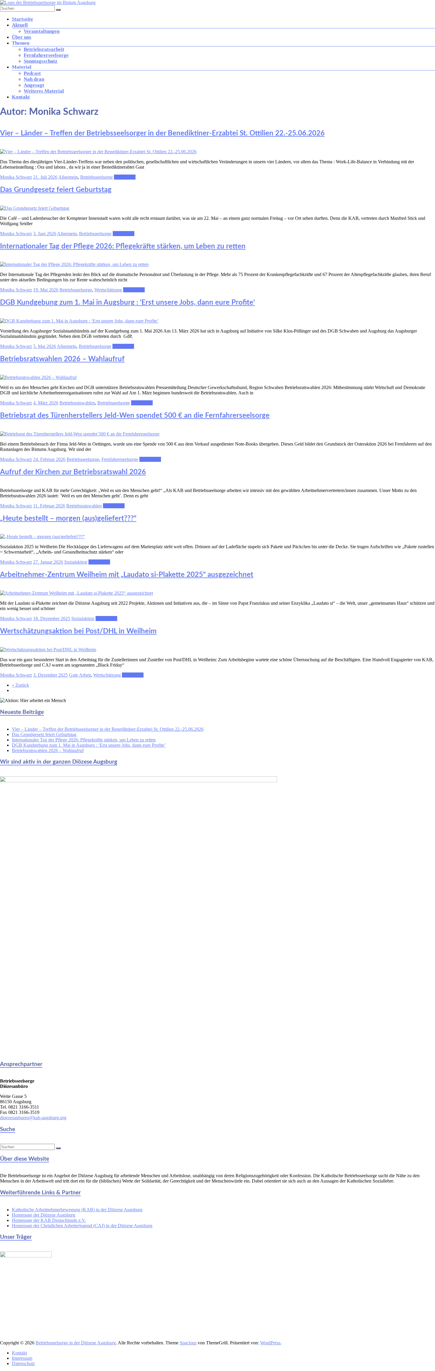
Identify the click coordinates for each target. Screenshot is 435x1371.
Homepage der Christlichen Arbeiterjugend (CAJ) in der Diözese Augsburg (82, 1225)
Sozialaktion (75, 561)
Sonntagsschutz (40, 61)
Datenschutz (23, 1363)
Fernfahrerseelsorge (46, 55)
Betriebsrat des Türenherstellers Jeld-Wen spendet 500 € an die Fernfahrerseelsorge (135, 415)
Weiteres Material (44, 91)
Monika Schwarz (16, 177)
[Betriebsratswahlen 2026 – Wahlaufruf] (38, 377)
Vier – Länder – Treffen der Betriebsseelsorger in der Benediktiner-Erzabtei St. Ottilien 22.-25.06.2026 (162, 133)
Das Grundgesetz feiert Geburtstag (56, 189)
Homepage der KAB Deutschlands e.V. (49, 1220)
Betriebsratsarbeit (44, 49)
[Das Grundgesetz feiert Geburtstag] (34, 208)
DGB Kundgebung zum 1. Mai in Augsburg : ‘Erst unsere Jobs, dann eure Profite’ (127, 302)
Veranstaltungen (41, 31)
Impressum (22, 1358)
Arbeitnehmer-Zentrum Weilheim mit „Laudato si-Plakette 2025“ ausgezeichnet (126, 574)
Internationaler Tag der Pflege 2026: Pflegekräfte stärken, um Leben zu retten (123, 246)
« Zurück (20, 685)
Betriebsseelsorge (96, 177)
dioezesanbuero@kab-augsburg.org (33, 1117)
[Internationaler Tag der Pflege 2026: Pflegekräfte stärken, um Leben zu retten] (74, 264)
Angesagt (34, 85)
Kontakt (21, 97)
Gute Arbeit (80, 675)
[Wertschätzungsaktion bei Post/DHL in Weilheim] (48, 649)
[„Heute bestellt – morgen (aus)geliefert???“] (42, 536)
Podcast (32, 73)
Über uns (21, 37)
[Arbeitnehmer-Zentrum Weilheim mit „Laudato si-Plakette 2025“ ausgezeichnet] (76, 593)
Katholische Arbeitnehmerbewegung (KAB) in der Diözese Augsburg (77, 1209)
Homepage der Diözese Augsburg (43, 1214)
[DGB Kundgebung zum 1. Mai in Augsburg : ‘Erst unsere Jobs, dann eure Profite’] (79, 320)
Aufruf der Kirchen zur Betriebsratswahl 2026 (73, 472)
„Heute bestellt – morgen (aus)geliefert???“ (68, 518)
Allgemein (68, 177)
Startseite (22, 19)
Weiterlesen (125, 177)
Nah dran (34, 79)
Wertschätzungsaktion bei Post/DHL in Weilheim (78, 631)
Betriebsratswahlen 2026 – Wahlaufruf (62, 359)
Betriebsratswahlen (77, 402)
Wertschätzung (108, 289)
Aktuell (20, 25)
